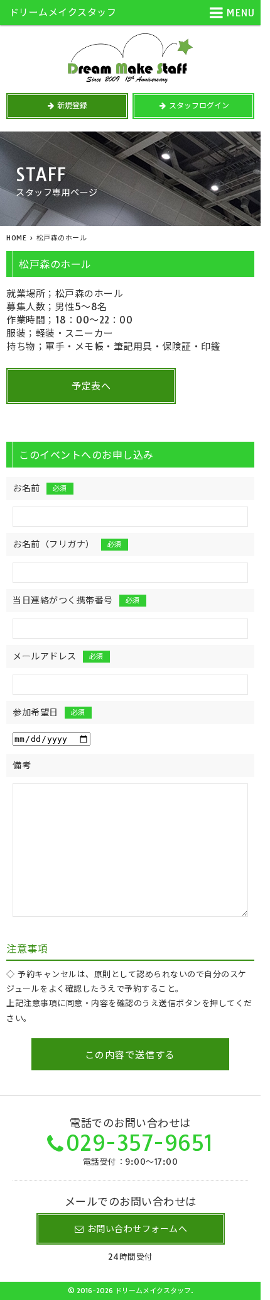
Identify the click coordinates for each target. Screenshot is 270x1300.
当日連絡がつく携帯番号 (76, 600)
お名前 (40, 488)
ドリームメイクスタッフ (63, 12)
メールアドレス (58, 656)
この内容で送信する (130, 1055)
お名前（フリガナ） (67, 544)
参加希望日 (49, 712)
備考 (22, 765)
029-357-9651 (139, 1143)
